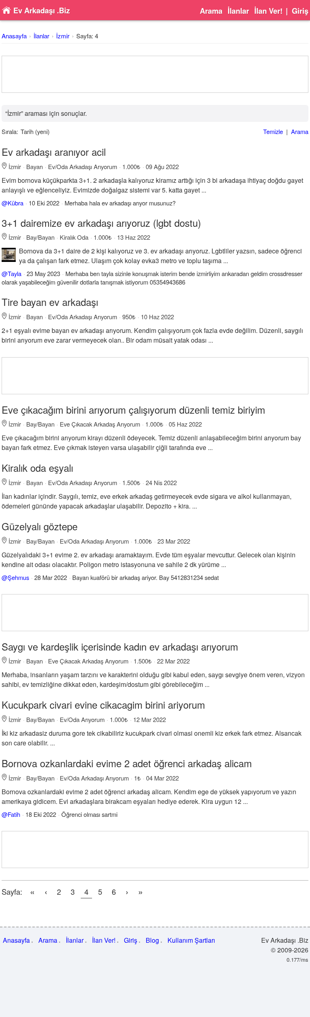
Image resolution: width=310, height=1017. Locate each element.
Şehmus (18, 577)
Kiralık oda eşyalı (37, 467)
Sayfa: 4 (87, 35)
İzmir (62, 35)
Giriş (300, 11)
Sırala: (10, 131)
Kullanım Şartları (191, 940)
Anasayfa (14, 35)
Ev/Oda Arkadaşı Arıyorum (82, 166)
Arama (211, 11)
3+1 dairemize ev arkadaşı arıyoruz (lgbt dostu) (101, 223)
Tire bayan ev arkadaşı (50, 302)
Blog (152, 940)
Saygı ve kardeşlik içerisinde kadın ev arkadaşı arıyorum (120, 646)
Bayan (34, 166)
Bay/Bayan (40, 237)
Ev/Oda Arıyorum (82, 719)
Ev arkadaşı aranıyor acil (54, 151)
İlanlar (238, 11)
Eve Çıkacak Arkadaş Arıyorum (100, 424)
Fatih (14, 814)
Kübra (15, 203)
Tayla (14, 273)
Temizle (273, 131)
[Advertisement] (155, 74)
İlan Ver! (268, 11)
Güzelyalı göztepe (40, 526)
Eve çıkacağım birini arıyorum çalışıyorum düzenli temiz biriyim (133, 409)
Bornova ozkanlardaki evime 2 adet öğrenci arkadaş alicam (127, 763)
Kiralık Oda (74, 237)
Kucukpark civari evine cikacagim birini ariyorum (103, 704)
